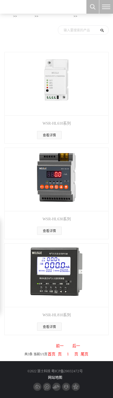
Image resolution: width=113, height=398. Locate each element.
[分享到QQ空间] (75, 386)
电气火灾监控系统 (56, 16)
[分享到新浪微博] (37, 386)
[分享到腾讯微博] (47, 386)
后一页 (76, 347)
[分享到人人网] (66, 386)
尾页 (84, 354)
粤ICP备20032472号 (67, 371)
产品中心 (26, 16)
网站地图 (55, 377)
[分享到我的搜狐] (56, 386)
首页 (8, 16)
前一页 (60, 347)
